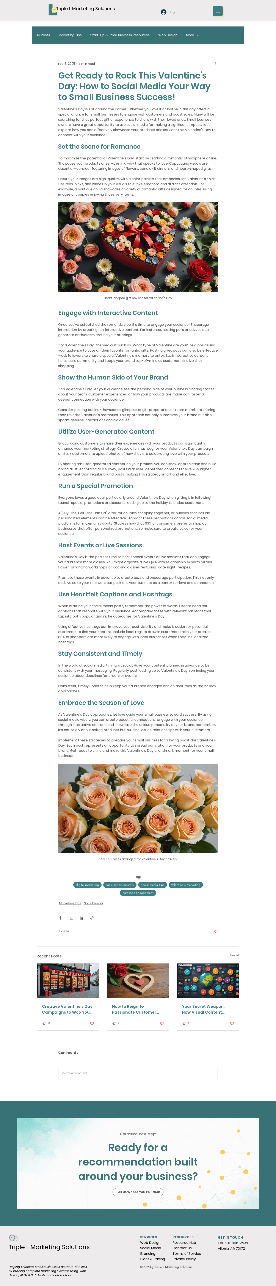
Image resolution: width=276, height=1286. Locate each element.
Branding (147, 1253)
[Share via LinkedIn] (81, 918)
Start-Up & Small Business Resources (120, 35)
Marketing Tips (70, 35)
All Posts (43, 35)
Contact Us (182, 1248)
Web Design (167, 35)
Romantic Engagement (138, 893)
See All (234, 955)
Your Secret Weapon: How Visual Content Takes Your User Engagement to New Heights (203, 1009)
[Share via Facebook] (60, 918)
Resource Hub (184, 1242)
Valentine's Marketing (185, 885)
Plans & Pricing (152, 1259)
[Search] (164, 11)
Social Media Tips (152, 885)
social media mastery (120, 885)
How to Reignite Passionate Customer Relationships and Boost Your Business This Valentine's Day (136, 1009)
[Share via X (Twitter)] (71, 918)
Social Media (93, 903)
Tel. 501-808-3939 (233, 1243)
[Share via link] (92, 918)
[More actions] (215, 63)
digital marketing (87, 885)
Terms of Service (186, 1253)
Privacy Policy (184, 1259)
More (190, 35)
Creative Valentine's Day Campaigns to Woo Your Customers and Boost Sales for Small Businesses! (67, 1009)
